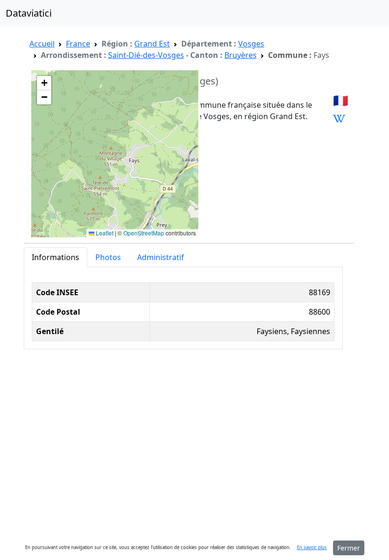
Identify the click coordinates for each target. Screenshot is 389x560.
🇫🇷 (340, 100)
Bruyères (240, 55)
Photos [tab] (108, 257)
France (78, 43)
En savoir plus (312, 547)
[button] (44, 83)
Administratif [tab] (160, 257)
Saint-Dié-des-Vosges (146, 55)
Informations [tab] (55, 257)
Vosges (251, 43)
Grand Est (152, 43)
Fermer (348, 547)
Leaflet (103, 233)
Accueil (42, 43)
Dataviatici (29, 13)
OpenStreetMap (143, 233)
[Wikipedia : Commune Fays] (339, 119)
